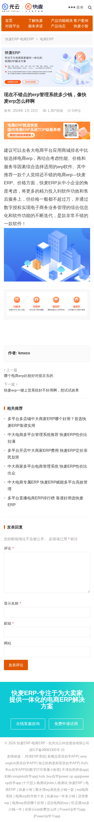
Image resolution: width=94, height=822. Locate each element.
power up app (70, 776)
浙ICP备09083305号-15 (46, 750)
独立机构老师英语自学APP (58, 763)
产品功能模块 (60, 20)
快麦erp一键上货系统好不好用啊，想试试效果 (41, 390)
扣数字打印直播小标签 (43, 770)
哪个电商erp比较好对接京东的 (28, 376)
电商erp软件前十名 (29, 796)
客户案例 (81, 20)
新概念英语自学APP (63, 756)
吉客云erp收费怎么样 (41, 809)
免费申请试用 (66, 723)
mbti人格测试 (58, 783)
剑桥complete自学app (20, 776)
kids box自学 (49, 776)
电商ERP (47, 39)
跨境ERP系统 (35, 756)
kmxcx (24, 353)
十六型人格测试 (35, 783)
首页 (9, 20)
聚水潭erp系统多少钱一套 (54, 790)
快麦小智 (81, 26)
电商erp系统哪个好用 (28, 803)
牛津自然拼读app (75, 770)
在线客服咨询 (28, 723)
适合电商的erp (57, 803)
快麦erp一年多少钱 (61, 796)
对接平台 (12, 26)
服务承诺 (35, 26)
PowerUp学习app (72, 809)
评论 (9, 548)
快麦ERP (76, 783)
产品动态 (58, 26)
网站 (7, 643)
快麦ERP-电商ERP (19, 39)
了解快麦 (35, 20)
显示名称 (12, 603)
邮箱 (9, 623)
